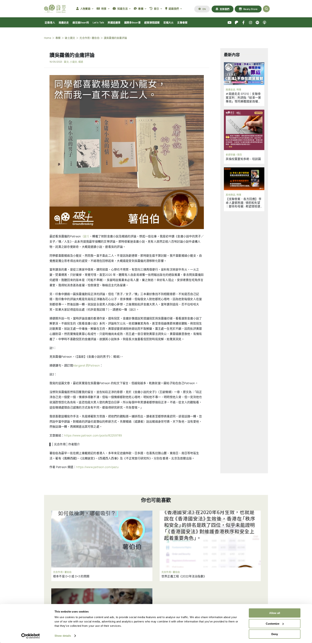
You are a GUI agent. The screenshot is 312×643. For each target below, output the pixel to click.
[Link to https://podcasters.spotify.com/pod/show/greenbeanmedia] (257, 22)
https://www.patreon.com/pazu (97, 467)
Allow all (274, 613)
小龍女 (73, 61)
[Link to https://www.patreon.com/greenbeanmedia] (236, 22)
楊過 (80, 61)
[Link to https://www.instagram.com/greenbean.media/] (250, 22)
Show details (63, 635)
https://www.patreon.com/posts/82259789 (93, 435)
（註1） (85, 236)
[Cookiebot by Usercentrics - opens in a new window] (30, 636)
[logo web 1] (55, 6)
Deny (274, 634)
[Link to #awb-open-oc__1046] (266, 8)
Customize (272, 623)
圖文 (66, 61)
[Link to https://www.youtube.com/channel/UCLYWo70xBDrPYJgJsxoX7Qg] (229, 22)
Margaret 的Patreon (86, 365)
